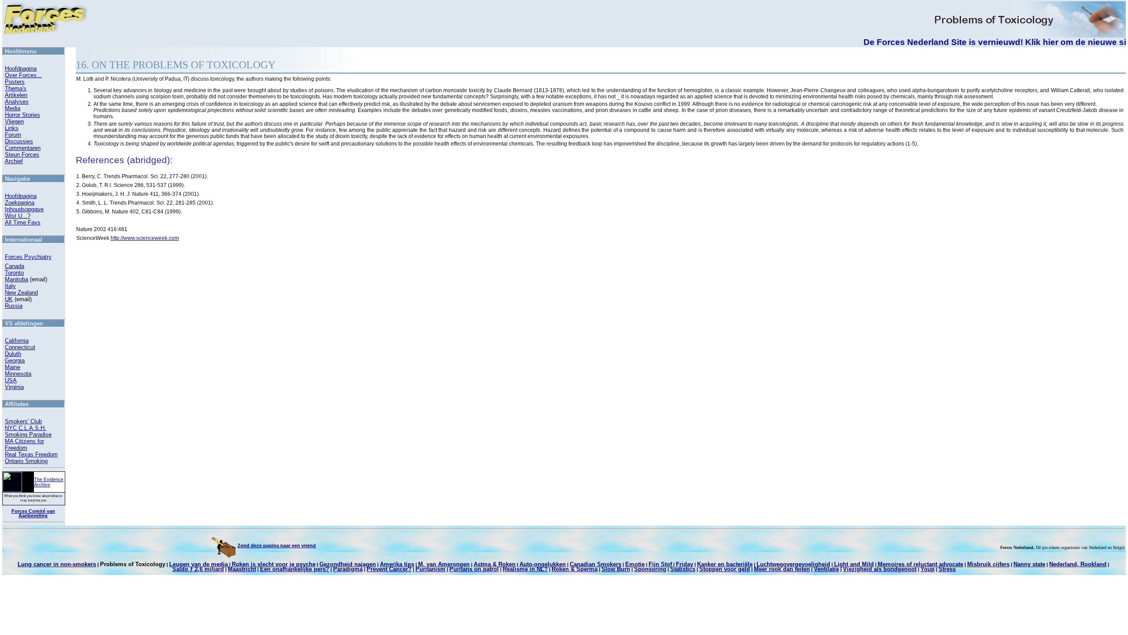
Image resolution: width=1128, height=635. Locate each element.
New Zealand (21, 292)
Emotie (635, 564)
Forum (13, 134)
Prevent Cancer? (389, 569)
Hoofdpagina (21, 68)
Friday (684, 564)
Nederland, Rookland (1077, 564)
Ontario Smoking (26, 461)
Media (12, 108)
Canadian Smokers (595, 564)
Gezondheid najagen (347, 564)
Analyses (17, 101)
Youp (927, 569)
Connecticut (20, 347)
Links (12, 128)
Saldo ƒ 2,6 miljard (198, 569)
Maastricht (242, 569)
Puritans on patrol (474, 569)
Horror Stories (22, 115)
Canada (14, 266)
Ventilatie (826, 569)
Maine (12, 367)
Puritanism (430, 569)
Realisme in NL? (525, 569)
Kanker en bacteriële (725, 564)
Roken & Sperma (574, 569)
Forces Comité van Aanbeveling (33, 513)
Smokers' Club (23, 421)
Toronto (14, 272)
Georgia (15, 360)
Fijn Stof (660, 564)
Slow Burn (615, 569)
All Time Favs (23, 222)
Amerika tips (397, 564)
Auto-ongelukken (542, 564)
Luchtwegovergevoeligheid (793, 564)
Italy (10, 286)
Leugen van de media (198, 564)
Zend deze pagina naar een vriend (276, 545)
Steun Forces (22, 154)
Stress (947, 569)
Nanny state (1029, 564)
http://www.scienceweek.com (145, 238)
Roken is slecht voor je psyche (273, 564)
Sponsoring (650, 569)
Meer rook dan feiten (782, 569)
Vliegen (14, 121)
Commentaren (23, 148)
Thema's (15, 88)
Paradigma (348, 569)
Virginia (14, 387)
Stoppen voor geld (724, 569)
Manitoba (16, 279)
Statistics (682, 569)
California (17, 340)
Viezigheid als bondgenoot (879, 569)
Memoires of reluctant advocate (920, 564)
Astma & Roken (495, 564)
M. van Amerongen (444, 564)
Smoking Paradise (28, 434)
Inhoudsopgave (24, 209)
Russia (13, 306)
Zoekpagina (19, 202)
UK (9, 299)
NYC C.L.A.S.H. (25, 428)
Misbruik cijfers (988, 564)
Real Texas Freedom (31, 454)
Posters (15, 81)
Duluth (13, 354)
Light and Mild (854, 564)
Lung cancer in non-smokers (57, 564)
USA (11, 380)
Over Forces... (23, 75)
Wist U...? (17, 216)
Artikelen (16, 95)
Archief (14, 161)
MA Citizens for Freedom (24, 444)
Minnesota (18, 373)
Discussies (19, 141)
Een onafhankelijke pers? (294, 569)
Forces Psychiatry (28, 257)
